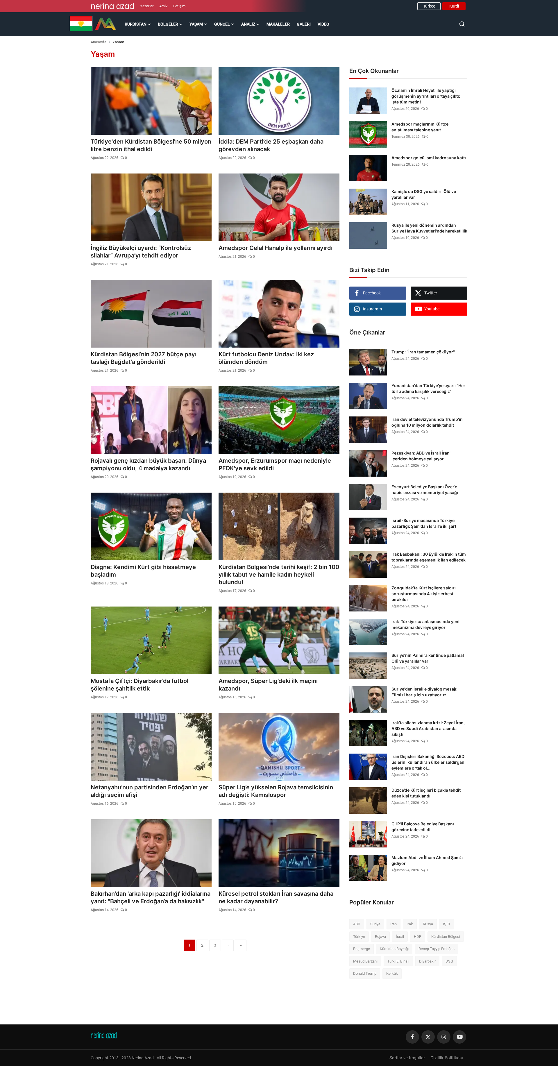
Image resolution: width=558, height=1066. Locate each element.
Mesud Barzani (365, 961)
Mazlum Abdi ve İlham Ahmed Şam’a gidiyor (427, 860)
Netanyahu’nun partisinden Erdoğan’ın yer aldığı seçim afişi (149, 791)
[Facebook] (412, 1037)
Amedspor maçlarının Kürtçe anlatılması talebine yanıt (419, 126)
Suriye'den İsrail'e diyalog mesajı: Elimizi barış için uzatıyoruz (424, 691)
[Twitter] (428, 1037)
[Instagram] (443, 1037)
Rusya (428, 924)
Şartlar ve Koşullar (407, 1057)
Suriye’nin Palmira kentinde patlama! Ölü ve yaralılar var (427, 658)
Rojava (380, 936)
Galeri (304, 24)
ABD (356, 924)
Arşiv (163, 6)
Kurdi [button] (454, 6)
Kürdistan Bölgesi (445, 936)
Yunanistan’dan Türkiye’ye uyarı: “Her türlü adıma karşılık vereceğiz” (428, 388)
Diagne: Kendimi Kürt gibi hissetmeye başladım (143, 571)
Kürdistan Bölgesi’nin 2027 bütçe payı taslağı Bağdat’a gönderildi (143, 358)
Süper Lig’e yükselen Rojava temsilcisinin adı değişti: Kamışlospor (276, 791)
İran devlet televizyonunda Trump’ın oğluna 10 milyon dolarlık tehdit (427, 422)
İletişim (179, 6)
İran (393, 924)
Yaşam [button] (196, 24)
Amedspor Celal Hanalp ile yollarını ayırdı (275, 247)
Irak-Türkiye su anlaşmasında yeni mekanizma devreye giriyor (425, 624)
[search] (462, 24)
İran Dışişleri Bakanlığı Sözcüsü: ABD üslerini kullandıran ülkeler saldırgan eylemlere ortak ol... (427, 762)
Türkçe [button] (429, 6)
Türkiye (359, 936)
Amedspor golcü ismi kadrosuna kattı (428, 157)
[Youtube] (459, 1037)
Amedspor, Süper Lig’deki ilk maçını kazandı (268, 684)
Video (323, 24)
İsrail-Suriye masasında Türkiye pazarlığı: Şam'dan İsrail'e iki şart (423, 523)
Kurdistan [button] (135, 24)
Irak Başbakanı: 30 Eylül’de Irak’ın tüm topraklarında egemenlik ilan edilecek (428, 557)
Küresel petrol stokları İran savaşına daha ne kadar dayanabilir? (276, 897)
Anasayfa (98, 42)
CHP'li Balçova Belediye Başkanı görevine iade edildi (422, 826)
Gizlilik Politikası (446, 1057)
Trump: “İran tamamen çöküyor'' (423, 351)
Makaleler (278, 24)
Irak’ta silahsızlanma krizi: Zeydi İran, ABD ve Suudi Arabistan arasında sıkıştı (428, 728)
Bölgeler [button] (168, 24)
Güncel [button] (222, 24)
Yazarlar (146, 6)
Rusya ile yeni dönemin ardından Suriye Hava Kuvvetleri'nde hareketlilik (429, 228)
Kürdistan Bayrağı (394, 949)
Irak (410, 924)
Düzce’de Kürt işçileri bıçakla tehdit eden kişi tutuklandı (426, 793)
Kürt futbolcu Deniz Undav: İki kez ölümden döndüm (266, 358)
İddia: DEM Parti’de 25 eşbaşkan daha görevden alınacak (271, 145)
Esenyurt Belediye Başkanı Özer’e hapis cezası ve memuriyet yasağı (424, 489)
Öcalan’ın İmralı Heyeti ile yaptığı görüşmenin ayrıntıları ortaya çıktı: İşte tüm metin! (425, 96)
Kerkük (392, 973)
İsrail (400, 936)
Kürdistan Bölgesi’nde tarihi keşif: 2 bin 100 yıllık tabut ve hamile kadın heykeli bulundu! (279, 575)
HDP (417, 936)
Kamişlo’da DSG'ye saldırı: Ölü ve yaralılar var (423, 194)
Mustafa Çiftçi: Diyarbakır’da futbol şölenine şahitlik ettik (139, 684)
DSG (449, 961)
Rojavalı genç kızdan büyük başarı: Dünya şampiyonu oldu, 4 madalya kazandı (148, 464)
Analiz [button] (248, 24)
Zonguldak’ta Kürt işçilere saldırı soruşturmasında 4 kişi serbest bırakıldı (423, 593)
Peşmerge (361, 949)
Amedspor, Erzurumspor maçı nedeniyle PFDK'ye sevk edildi (275, 464)
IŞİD (446, 924)
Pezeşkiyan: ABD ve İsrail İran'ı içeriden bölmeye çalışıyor (421, 455)
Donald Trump (364, 973)
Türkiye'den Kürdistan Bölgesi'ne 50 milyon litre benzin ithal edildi (151, 145)
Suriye (375, 924)
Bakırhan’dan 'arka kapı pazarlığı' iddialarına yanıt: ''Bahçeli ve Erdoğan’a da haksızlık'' (150, 897)
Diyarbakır (427, 961)
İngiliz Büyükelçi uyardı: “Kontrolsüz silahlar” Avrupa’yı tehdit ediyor (141, 251)
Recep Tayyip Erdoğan (437, 949)
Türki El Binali (398, 961)
